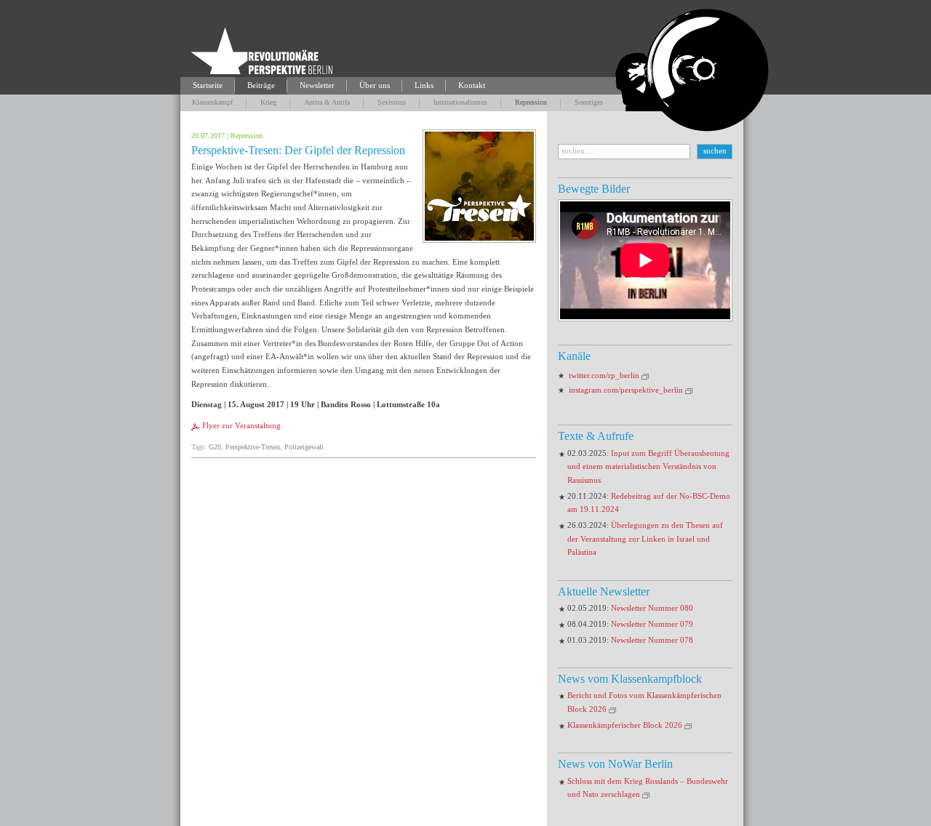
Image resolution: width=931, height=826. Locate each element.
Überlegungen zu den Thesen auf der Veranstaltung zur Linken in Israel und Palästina (645, 538)
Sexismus (391, 102)
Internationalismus (460, 102)
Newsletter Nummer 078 (652, 640)
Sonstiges (589, 102)
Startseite (208, 85)
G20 (215, 447)
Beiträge (261, 85)
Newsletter (317, 85)
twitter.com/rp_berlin (604, 376)
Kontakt (471, 85)
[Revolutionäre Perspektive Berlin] (262, 51)
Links (424, 85)
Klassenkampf (212, 102)
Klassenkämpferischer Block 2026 (624, 725)
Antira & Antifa (327, 102)
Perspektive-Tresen (252, 447)
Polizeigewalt (304, 447)
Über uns (374, 85)
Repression (531, 102)
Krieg (268, 102)
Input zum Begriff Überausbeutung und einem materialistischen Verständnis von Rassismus (648, 466)
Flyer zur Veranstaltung (241, 426)
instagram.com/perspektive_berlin (626, 390)
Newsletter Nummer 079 (652, 624)
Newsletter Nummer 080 (652, 608)
